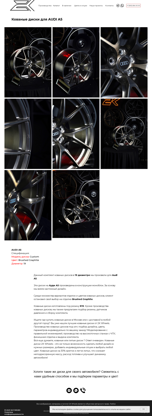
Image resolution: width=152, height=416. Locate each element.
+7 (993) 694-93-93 (133, 5)
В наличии (66, 6)
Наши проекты (96, 6)
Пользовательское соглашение (76, 413)
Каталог (56, 6)
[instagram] (69, 390)
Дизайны (47, 411)
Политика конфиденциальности (14, 413)
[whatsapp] (76, 390)
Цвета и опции (80, 6)
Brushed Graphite (28, 260)
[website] (83, 390)
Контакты (109, 6)
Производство (45, 6)
